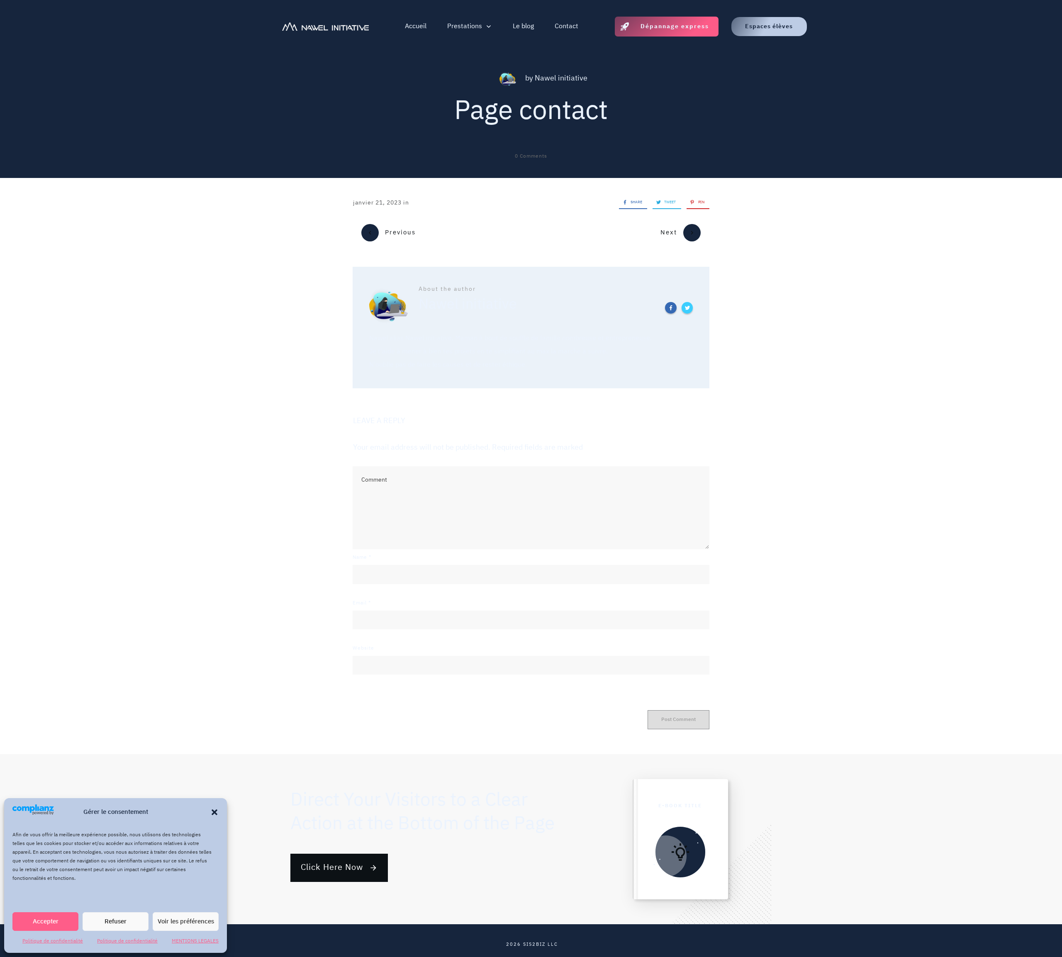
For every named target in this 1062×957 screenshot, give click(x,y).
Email (362, 603)
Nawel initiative (561, 78)
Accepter (45, 921)
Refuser (116, 921)
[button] (214, 812)
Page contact (531, 111)
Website (363, 648)
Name (362, 557)
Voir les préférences (186, 921)
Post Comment (678, 719)
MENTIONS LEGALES (195, 941)
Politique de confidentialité (52, 941)
